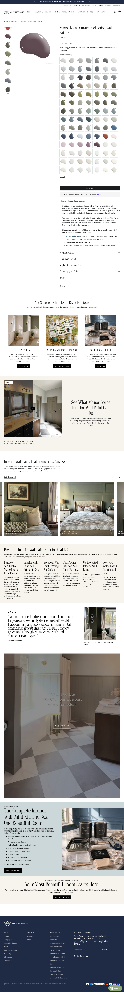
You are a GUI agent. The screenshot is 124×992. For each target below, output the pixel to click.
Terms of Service (56, 974)
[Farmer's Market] (114, 102)
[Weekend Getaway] (97, 128)
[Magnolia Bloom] (114, 153)
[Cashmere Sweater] (97, 77)
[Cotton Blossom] (105, 119)
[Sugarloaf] (63, 170)
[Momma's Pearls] (105, 170)
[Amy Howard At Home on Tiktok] (84, 956)
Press (29, 940)
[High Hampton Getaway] (72, 119)
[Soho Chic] (114, 77)
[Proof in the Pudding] (63, 94)
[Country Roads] (114, 86)
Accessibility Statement (59, 978)
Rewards (53, 940)
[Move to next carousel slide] (118, 477)
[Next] (89, 2)
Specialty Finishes (10, 943)
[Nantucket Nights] (80, 77)
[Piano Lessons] (63, 161)
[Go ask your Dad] (97, 136)
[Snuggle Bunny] (72, 153)
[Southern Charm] (63, 77)
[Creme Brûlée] (89, 128)
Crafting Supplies (10, 950)
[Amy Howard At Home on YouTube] (87, 956)
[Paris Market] (89, 86)
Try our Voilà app (73, 236)
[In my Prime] (97, 69)
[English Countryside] (105, 94)
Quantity (63, 177)
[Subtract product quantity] (61, 181)
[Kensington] (72, 86)
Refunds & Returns (57, 967)
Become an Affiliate (57, 953)
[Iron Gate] (105, 60)
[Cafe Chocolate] (72, 94)
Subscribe (104, 949)
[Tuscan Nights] (97, 60)
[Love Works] (89, 161)
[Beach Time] (105, 144)
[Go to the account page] (115, 12)
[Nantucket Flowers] (63, 136)
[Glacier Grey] (105, 111)
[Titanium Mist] (63, 86)
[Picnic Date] (72, 102)
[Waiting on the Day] (105, 86)
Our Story (30, 936)
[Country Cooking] (72, 69)
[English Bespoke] (105, 102)
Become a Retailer (57, 960)
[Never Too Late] (114, 60)
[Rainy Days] (105, 77)
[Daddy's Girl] (63, 69)
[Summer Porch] (80, 170)
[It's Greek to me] (105, 69)
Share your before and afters (78, 245)
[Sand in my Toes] (114, 144)
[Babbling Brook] (97, 111)
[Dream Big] (97, 144)
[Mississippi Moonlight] (72, 136)
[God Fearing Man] (80, 69)
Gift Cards (8, 960)
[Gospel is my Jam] (80, 144)
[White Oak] (72, 161)
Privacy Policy (55, 971)
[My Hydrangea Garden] (63, 144)
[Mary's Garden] (97, 94)
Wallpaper (8, 940)
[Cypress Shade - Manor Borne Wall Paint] (100, 623)
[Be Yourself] (97, 119)
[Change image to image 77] (8, 45)
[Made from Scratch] (80, 86)
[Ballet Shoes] (114, 136)
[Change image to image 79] (8, 63)
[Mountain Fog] (63, 111)
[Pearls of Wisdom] (72, 170)
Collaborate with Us (57, 957)
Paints (6, 936)
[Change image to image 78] (8, 54)
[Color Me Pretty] (80, 119)
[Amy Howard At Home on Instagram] (78, 956)
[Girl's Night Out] (89, 77)
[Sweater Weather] (114, 69)
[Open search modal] (111, 12)
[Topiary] (63, 102)
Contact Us (54, 936)
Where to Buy (55, 950)
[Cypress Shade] (97, 102)
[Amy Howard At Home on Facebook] (75, 956)
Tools (6, 947)
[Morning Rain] (89, 111)
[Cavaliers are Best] (80, 128)
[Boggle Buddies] (63, 153)
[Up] (8, 26)
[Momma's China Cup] (97, 161)
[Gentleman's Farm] (89, 69)
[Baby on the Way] (80, 153)
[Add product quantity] (67, 181)
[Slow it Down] (97, 153)
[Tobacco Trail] (80, 111)
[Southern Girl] (80, 102)
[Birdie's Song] (80, 136)
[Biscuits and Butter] (114, 119)
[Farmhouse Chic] (63, 128)
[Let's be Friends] (72, 144)
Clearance (8, 957)
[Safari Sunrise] (80, 94)
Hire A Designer (56, 947)
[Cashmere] (89, 136)
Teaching (7, 953)
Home (6, 22)
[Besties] (114, 170)
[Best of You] (105, 153)
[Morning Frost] (114, 111)
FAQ (52, 964)
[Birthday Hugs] (89, 144)
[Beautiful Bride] (97, 170)
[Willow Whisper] (80, 60)
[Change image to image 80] (8, 72)
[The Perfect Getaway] (114, 94)
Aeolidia (10, 985)
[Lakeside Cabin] (72, 111)
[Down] (8, 93)
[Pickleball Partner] (89, 94)
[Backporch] (89, 153)
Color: (66, 55)
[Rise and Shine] (114, 128)
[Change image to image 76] (8, 36)
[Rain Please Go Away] (63, 119)
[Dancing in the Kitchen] (97, 86)
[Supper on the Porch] (114, 161)
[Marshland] (89, 60)
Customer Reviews (57, 943)
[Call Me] (63, 60)
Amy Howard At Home (22, 983)
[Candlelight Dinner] (89, 102)
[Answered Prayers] (72, 77)
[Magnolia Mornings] (105, 128)
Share (64, 286)
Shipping (63, 201)
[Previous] (34, 2)
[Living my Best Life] (72, 128)
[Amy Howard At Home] (14, 12)
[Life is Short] (80, 161)
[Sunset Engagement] (105, 136)
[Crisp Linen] (89, 170)
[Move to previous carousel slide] (113, 477)
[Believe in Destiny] (72, 60)
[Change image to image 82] (8, 89)
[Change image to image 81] (8, 80)
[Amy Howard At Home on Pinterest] (81, 956)
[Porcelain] (105, 161)
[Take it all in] (89, 119)
